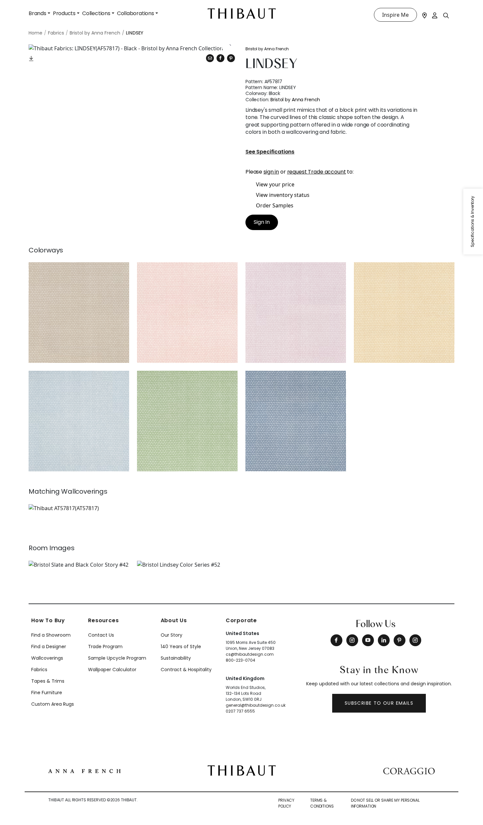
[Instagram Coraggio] (415, 640)
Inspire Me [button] (395, 14)
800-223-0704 (240, 660)
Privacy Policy (286, 803)
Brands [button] (37, 13)
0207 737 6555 (240, 711)
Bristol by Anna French (267, 49)
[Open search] (446, 15)
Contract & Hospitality (186, 669)
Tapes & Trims (47, 681)
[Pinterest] (231, 58)
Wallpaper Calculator (112, 669)
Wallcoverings (47, 658)
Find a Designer (48, 646)
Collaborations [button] (135, 13)
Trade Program (105, 646)
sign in (271, 172)
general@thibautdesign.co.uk (256, 705)
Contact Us (101, 635)
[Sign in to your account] (435, 15)
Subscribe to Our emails (379, 703)
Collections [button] (96, 13)
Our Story (171, 635)
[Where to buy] (424, 15)
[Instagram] (352, 640)
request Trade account (316, 172)
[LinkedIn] (384, 640)
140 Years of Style (181, 646)
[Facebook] (336, 640)
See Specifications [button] (269, 152)
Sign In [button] (262, 222)
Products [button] (64, 13)
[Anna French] (84, 770)
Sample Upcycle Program (117, 658)
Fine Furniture (46, 692)
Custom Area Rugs (52, 704)
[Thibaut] (242, 769)
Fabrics (39, 669)
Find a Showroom (51, 635)
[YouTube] (368, 640)
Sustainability (176, 658)
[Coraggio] (409, 770)
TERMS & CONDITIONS (322, 803)
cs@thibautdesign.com (250, 654)
